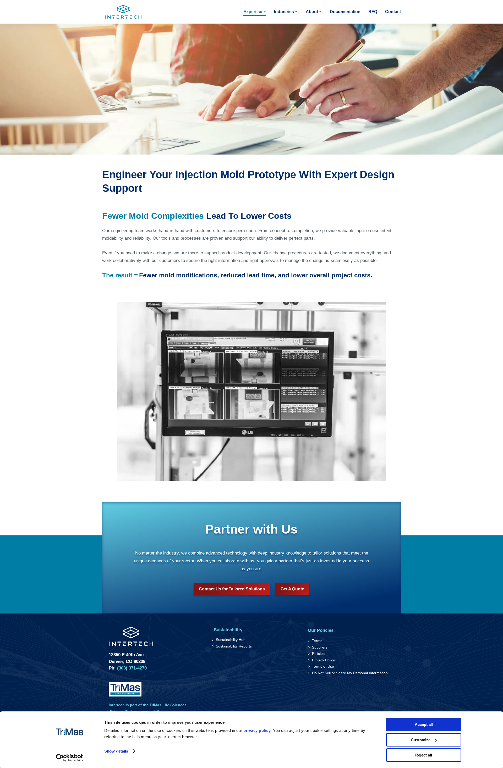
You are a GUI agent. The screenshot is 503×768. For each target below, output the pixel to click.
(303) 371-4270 (132, 668)
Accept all (424, 724)
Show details (116, 751)
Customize (420, 740)
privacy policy (257, 730)
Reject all (423, 755)
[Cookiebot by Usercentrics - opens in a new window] (69, 758)
